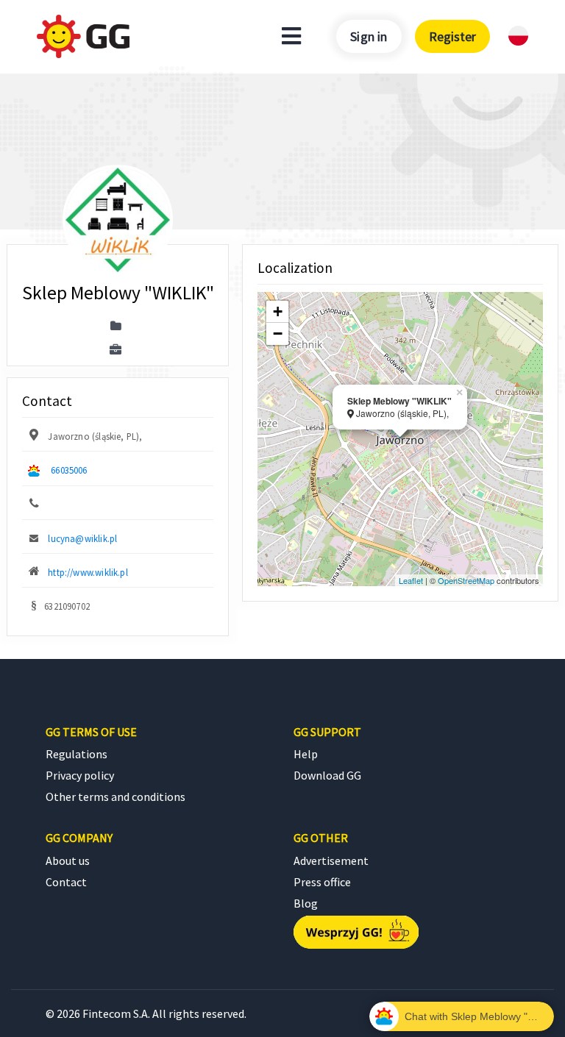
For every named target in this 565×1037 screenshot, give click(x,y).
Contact (66, 881)
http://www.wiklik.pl (88, 572)
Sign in (368, 36)
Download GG (327, 775)
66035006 (69, 470)
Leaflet (411, 580)
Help (306, 753)
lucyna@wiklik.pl (82, 538)
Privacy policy (80, 775)
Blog (306, 903)
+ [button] (277, 311)
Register (452, 36)
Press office (322, 881)
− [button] (277, 333)
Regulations (76, 753)
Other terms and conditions (115, 796)
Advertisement (331, 860)
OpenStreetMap (466, 580)
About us (68, 860)
